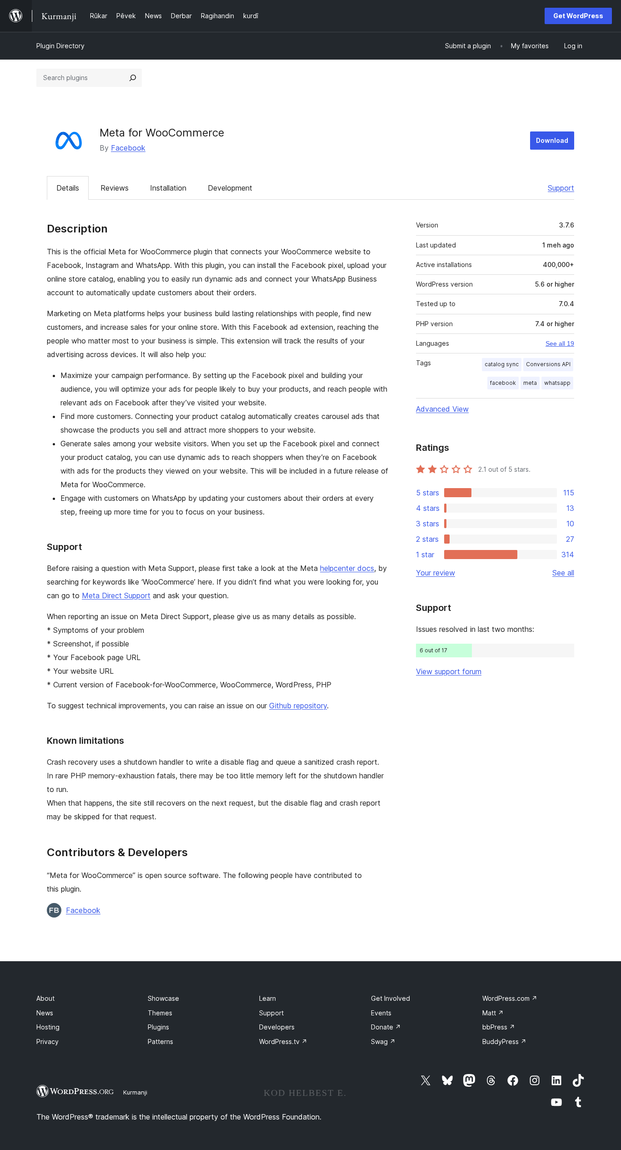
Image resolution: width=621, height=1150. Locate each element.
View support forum (448, 671)
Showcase (163, 998)
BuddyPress (504, 1041)
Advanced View (442, 409)
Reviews (114, 187)
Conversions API (548, 364)
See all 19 (560, 343)
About (45, 998)
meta (530, 382)
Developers (277, 1027)
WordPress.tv (283, 1041)
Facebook (128, 147)
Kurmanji (135, 1092)
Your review (435, 572)
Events (381, 1013)
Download (552, 140)
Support (561, 187)
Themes (160, 1013)
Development (230, 187)
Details (67, 187)
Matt (493, 1013)
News (44, 1013)
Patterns (160, 1041)
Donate (386, 1027)
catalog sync (502, 364)
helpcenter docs (347, 568)
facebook (503, 382)
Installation (168, 187)
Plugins (158, 1027)
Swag (383, 1041)
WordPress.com (509, 998)
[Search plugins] (133, 78)
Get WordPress (578, 16)
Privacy (47, 1041)
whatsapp (557, 382)
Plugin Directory (60, 46)
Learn (267, 998)
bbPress (498, 1027)
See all (563, 572)
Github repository (298, 705)
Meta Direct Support (116, 595)
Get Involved (390, 998)
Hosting (48, 1027)
